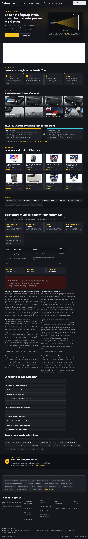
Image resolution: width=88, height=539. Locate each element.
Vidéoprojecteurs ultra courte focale (33, 483)
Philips (54, 200)
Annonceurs (57, 510)
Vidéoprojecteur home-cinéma (13, 442)
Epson (18, 200)
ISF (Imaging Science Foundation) (9, 532)
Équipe (56, 501)
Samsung (26, 200)
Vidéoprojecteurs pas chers (11, 480)
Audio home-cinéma (45, 445)
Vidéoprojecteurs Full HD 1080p (27, 480)
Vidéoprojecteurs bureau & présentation (61, 480)
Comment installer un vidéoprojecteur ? (16, 416)
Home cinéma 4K (27, 498)
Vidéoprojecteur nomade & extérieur (46, 442)
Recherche (26, 517)
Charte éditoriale (58, 503)
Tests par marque (27, 508)
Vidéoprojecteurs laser (66, 483)
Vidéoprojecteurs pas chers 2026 (13, 439)
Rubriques (23, 3)
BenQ (36, 200)
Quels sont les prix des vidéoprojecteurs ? (17, 420)
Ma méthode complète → (41, 465)
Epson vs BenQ (45, 141)
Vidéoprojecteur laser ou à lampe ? (15, 394)
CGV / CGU (76, 503)
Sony (70, 200)
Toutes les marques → (36, 204)
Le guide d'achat (26, 35)
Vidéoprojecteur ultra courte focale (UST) (67, 442)
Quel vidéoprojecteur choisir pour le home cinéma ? (19, 407)
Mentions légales (77, 498)
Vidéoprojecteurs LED (10, 486)
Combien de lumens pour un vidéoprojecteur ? (18, 389)
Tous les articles (27, 514)
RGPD (75, 501)
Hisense (78, 200)
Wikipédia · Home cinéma (70, 530)
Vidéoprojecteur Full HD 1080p (51, 439)
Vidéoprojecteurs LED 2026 (31, 445)
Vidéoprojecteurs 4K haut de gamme (14, 445)
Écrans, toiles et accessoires (30, 506)
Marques (38, 3)
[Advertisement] (44, 53)
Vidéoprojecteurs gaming (43, 480)
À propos (57, 498)
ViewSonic (9, 204)
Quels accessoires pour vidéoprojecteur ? (17, 429)
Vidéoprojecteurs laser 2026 (29, 442)
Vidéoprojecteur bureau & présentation (32, 439)
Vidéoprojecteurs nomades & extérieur (13, 483)
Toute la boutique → (79, 477)
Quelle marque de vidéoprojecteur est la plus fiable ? (19, 403)
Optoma (45, 200)
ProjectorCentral (18, 530)
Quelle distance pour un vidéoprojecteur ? (17, 385)
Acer (62, 200)
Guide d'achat (44, 3)
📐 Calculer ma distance (12, 35)
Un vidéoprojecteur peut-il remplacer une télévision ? (19, 398)
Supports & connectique (54, 486)
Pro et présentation (28, 503)
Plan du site (76, 506)
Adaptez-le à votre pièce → (60, 35)
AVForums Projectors (28, 530)
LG (18, 204)
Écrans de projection (10, 449)
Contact (66, 3)
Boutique (31, 3)
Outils (60, 3)
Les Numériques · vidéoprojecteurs (42, 530)
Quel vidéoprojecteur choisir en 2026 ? (16, 381)
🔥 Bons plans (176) (49, 489)
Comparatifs (50, 3)
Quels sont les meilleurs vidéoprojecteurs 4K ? (18, 412)
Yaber (26, 204)
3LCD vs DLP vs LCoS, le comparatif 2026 (32, 141)
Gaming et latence (28, 501)
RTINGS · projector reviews (7, 530)
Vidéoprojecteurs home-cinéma (51, 483)
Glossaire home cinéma (44, 514)
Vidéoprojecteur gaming (67, 439)
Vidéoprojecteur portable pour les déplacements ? (19, 425)
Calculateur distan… (77, 3)
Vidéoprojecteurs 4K (75, 445)
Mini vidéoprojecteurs (23, 449)
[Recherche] (71, 3)
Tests (56, 3)
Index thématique (28, 519)
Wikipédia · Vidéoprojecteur (57, 530)
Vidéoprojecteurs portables (37, 449)
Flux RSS (75, 508)
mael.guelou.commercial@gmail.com (62, 508)
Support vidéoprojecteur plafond (60, 445)
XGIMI (9, 200)
